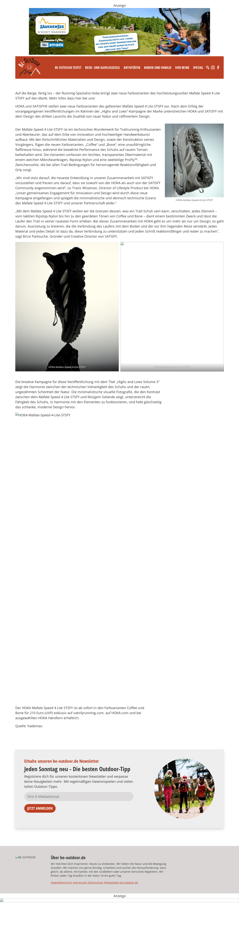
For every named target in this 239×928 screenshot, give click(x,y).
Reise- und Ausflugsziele (102, 67)
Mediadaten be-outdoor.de (121, 882)
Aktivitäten (132, 67)
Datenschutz (95, 882)
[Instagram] (212, 67)
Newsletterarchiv (61, 882)
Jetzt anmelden (40, 808)
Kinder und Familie (157, 67)
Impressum (80, 882)
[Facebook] (218, 67)
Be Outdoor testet (68, 67)
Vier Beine (182, 67)
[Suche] (207, 67)
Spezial (198, 67)
